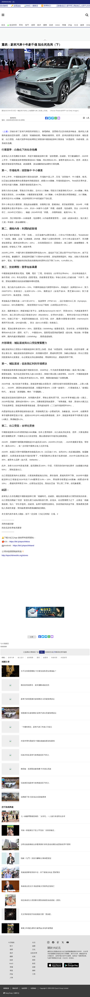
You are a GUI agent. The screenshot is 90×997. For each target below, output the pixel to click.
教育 (33, 963)
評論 (70, 25)
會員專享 (13, 25)
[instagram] (48, 942)
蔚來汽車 (11, 657)
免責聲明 (24, 988)
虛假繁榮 (30, 657)
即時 (21, 25)
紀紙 (33, 956)
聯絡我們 (15, 988)
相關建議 (6, 988)
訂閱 (54, 652)
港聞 (33, 25)
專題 (11, 970)
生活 (76, 25)
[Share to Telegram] (52, 118)
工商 (33, 974)
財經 (51, 25)
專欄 (64, 25)
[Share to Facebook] (46, 118)
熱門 (27, 25)
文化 (88, 25)
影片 (11, 946)
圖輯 (33, 970)
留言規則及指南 (4, 646)
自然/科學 (34, 953)
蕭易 (38, 657)
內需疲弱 (64, 657)
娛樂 (33, 967)
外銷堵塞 (54, 657)
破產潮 (45, 657)
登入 (41, 652)
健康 (82, 25)
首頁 (3, 25)
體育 (33, 960)
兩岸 (39, 25)
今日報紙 (11, 942)
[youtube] (67, 942)
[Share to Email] (58, 118)
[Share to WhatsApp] (55, 118)
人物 (11, 977)
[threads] (58, 942)
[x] (62, 942)
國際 (45, 25)
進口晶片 (21, 657)
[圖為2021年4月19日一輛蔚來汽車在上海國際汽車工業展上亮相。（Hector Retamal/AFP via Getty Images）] (45, 78)
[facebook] (53, 942)
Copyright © (44, 988)
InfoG (57, 25)
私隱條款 (33, 988)
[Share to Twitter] (49, 118)
